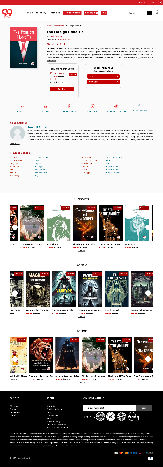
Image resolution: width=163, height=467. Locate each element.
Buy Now (62, 89)
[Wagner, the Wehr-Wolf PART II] (22, 289)
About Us (51, 406)
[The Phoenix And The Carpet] (74, 223)
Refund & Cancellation (57, 427)
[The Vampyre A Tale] (49, 289)
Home (49, 26)
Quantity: (54, 82)
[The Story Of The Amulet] (100, 223)
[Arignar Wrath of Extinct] (49, 355)
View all (81, 251)
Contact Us (52, 415)
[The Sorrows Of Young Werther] (21, 223)
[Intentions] (47, 223)
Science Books (58, 26)
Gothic (81, 265)
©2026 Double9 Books (20, 458)
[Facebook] (140, 3)
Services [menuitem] (55, 13)
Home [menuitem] (30, 13)
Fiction (81, 331)
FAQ (49, 412)
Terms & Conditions (56, 424)
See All (13, 415)
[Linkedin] (160, 3)
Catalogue (15, 412)
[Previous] (15, 227)
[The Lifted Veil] (101, 289)
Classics (81, 199)
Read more (51, 60)
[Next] (148, 227)
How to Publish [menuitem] (72, 13)
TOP (159, 464)
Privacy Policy (53, 421)
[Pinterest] (153, 3)
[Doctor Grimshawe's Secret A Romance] (127, 289)
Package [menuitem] (90, 13)
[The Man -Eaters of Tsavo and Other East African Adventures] (23, 355)
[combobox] (138, 13)
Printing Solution (55, 409)
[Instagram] (146, 3)
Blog (49, 418)
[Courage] (126, 223)
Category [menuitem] (40, 13)
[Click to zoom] (40, 27)
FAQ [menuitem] (104, 13)
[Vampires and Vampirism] (75, 289)
